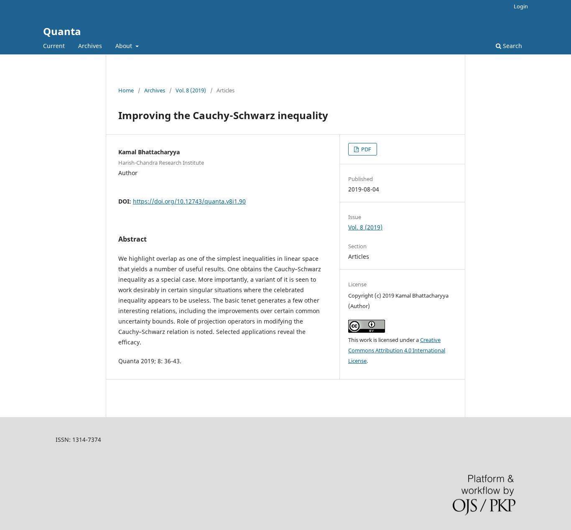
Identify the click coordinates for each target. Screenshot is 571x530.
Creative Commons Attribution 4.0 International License (396, 350)
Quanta (62, 31)
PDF (365, 149)
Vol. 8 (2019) (191, 90)
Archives (90, 46)
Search (511, 46)
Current (54, 46)
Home (126, 90)
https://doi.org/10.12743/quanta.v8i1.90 (189, 201)
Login (521, 6)
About (124, 46)
